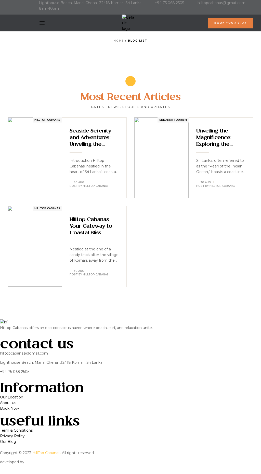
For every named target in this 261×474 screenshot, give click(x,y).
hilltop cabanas (96, 186)
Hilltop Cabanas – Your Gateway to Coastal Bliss (91, 226)
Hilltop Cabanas (47, 119)
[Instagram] (17, 13)
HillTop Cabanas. (46, 453)
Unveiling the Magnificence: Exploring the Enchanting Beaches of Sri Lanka (214, 138)
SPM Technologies (41, 462)
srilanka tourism (173, 119)
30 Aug (79, 182)
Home (119, 40)
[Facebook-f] (9, 13)
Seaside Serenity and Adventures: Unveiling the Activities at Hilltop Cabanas (93, 138)
